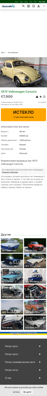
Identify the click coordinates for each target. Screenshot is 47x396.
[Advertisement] (23, 31)
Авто (3, 52)
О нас (8, 378)
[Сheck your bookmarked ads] (33, 6)
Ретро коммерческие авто (20, 362)
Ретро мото (11, 354)
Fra (31, 2)
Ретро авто (11, 346)
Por (35, 2)
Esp (21, 2)
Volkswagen (13, 52)
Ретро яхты (11, 370)
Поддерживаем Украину (23, 333)
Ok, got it (27, 392)
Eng (16, 2)
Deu (26, 2)
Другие (6, 234)
